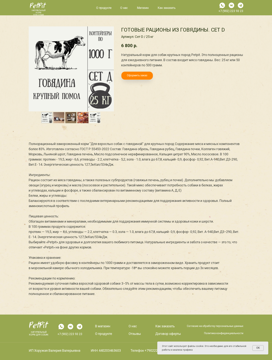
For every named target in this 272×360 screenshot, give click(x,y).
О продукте (104, 8)
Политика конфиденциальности (223, 333)
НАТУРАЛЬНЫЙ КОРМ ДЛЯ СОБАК (38, 333)
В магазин (102, 326)
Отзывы (135, 334)
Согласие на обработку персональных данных (215, 326)
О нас (133, 326)
